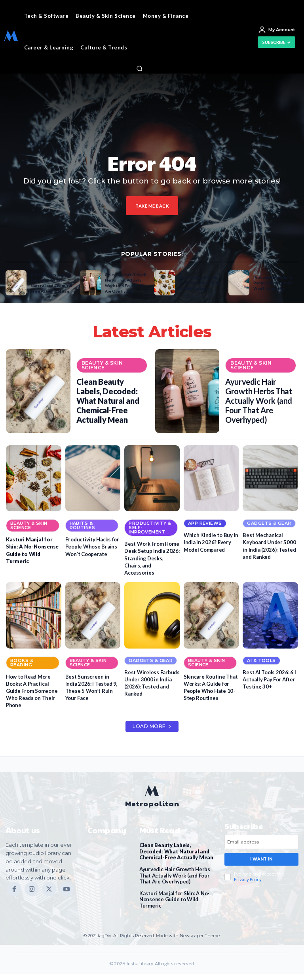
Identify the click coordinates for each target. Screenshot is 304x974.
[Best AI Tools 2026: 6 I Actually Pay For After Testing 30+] (270, 615)
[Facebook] (14, 889)
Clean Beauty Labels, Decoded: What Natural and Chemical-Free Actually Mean (52, 282)
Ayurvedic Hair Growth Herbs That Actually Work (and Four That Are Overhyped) (125, 282)
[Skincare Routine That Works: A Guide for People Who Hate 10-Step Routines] (211, 615)
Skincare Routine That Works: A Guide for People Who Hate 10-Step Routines (211, 687)
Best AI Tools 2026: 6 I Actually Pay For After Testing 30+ (269, 679)
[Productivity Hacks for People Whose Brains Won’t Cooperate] (238, 282)
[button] (139, 68)
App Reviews (205, 523)
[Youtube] (66, 889)
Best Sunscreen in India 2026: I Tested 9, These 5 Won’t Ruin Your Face (91, 687)
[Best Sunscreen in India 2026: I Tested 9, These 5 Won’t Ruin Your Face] (93, 615)
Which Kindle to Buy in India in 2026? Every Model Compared (211, 542)
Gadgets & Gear (269, 523)
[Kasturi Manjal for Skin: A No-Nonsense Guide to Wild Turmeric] (164, 282)
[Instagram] (32, 889)
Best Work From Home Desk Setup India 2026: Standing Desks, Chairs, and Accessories (151, 558)
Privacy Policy (248, 879)
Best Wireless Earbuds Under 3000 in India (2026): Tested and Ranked (152, 683)
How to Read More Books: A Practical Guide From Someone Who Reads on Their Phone (31, 691)
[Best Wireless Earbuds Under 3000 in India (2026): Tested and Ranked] (152, 615)
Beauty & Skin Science (102, 365)
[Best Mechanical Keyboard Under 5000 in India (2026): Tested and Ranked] (270, 478)
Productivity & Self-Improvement (150, 527)
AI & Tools (261, 660)
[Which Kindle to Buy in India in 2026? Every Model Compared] (211, 478)
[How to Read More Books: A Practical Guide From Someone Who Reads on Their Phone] (33, 615)
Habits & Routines (82, 525)
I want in (261, 859)
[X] (49, 889)
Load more (149, 726)
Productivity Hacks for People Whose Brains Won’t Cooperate (273, 283)
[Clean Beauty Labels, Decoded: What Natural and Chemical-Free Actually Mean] (16, 282)
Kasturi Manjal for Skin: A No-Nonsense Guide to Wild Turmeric (200, 283)
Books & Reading (21, 663)
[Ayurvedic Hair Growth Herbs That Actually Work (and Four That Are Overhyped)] (90, 282)
